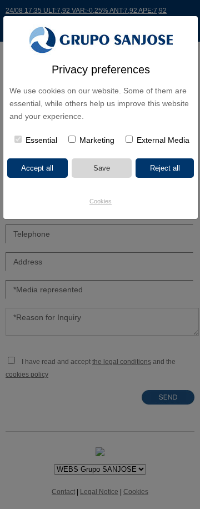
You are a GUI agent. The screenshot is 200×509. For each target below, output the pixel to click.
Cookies (100, 201)
